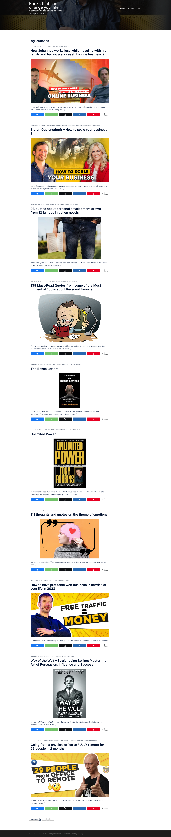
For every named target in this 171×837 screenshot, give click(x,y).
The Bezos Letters (44, 369)
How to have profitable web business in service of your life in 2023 (68, 587)
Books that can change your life (44, 5)
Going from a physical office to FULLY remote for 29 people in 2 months (67, 746)
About (139, 8)
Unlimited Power (43, 434)
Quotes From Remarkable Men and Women (62, 204)
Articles (122, 8)
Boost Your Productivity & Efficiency (60, 656)
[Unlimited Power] (70, 463)
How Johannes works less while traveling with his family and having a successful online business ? (68, 52)
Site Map (131, 8)
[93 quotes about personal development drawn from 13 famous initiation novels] (69, 238)
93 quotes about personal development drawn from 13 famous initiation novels (66, 210)
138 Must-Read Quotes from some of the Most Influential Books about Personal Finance (66, 287)
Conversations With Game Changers (61, 125)
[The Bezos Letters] (69, 390)
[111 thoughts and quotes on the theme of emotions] (69, 538)
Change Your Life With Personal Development (63, 364)
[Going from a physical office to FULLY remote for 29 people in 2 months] (70, 775)
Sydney (80, 834)
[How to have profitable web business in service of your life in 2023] (70, 615)
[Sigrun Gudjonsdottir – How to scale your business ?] (70, 160)
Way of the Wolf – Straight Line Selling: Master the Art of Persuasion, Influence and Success (68, 662)
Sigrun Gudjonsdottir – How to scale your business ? (69, 131)
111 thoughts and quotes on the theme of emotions (69, 514)
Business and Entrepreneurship (58, 46)
